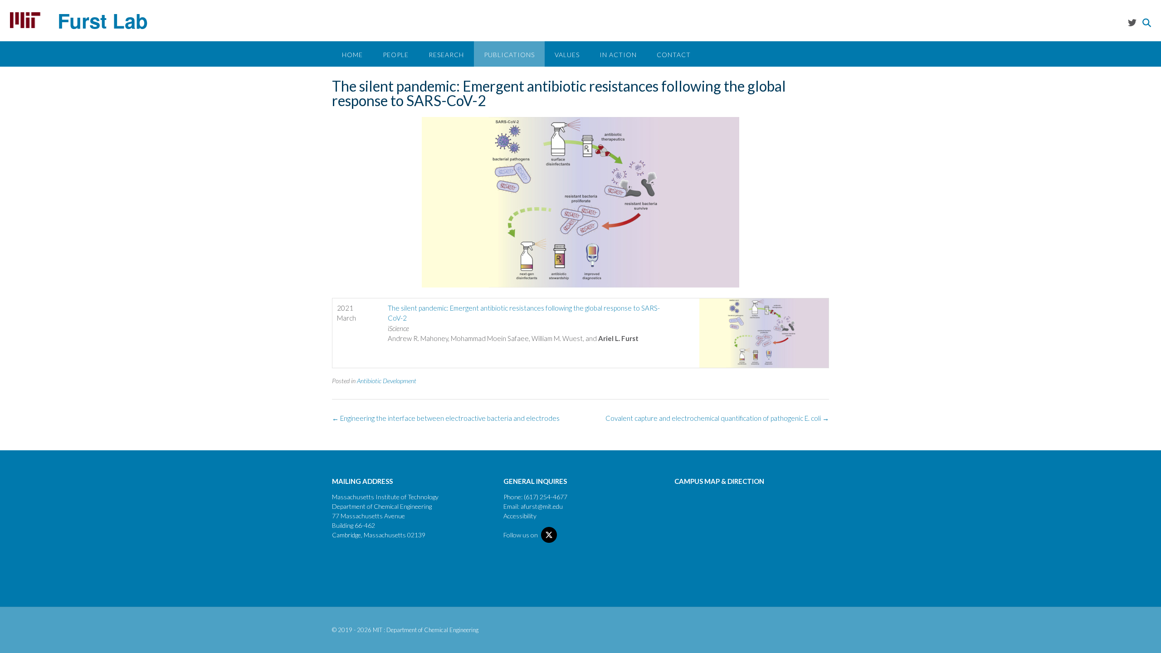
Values (567, 54)
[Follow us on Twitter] (1132, 22)
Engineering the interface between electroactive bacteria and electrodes (446, 418)
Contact (674, 54)
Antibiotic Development (386, 381)
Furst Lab (103, 20)
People (396, 54)
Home (352, 54)
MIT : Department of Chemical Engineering (425, 630)
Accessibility (520, 516)
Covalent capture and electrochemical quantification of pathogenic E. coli (717, 418)
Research (446, 54)
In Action (618, 54)
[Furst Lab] (25, 20)
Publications (509, 54)
